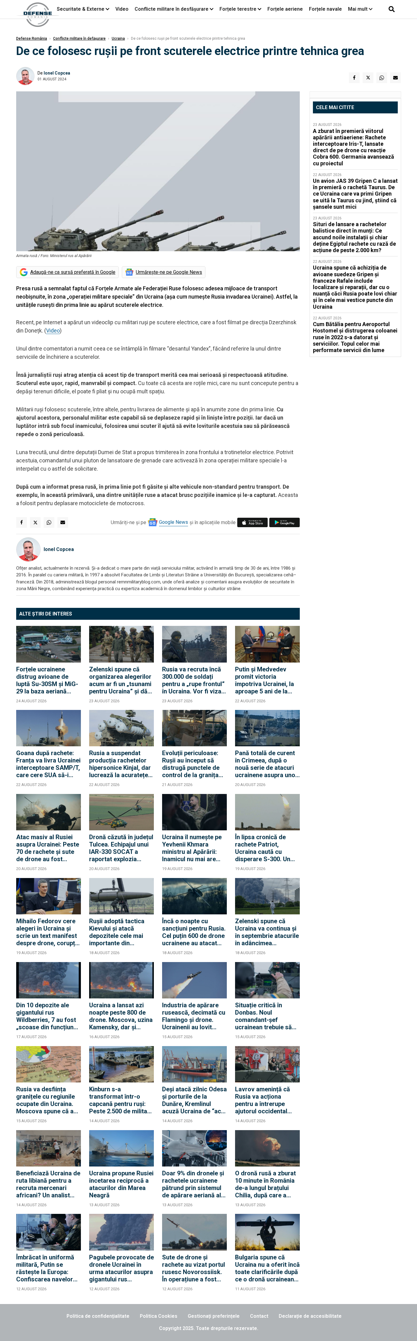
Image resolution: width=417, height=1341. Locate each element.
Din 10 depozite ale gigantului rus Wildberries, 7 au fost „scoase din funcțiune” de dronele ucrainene (48, 1016)
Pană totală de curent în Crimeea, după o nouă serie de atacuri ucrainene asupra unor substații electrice (266, 764)
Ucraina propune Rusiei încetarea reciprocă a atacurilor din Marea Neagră (121, 1184)
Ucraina (118, 38)
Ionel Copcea (57, 73)
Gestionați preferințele (214, 1316)
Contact (259, 1316)
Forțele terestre (237, 9)
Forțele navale (325, 9)
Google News (173, 522)
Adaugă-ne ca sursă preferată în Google (72, 272)
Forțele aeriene (285, 9)
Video (122, 9)
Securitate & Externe (80, 9)
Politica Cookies (158, 1316)
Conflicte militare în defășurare (79, 38)
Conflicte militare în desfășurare (172, 9)
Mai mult (358, 9)
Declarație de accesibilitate (310, 1316)
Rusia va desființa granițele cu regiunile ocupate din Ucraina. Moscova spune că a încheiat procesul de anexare (45, 1100)
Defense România (31, 38)
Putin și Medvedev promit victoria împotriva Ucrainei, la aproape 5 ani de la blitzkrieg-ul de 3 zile (264, 680)
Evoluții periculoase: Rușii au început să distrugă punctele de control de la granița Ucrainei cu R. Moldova (194, 764)
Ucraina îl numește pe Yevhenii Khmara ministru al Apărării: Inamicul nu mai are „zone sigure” (192, 848)
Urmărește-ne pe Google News (169, 272)
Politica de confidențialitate (98, 1316)
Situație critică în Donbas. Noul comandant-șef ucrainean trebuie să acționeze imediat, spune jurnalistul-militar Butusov (263, 1016)
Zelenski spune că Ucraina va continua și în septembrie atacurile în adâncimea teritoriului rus (267, 932)
